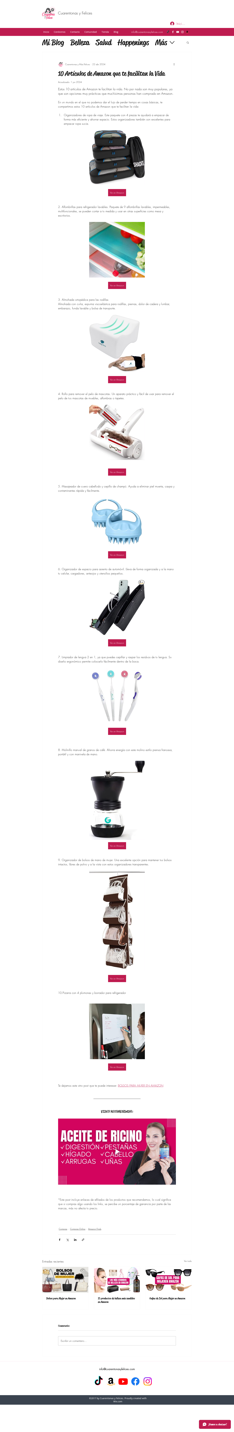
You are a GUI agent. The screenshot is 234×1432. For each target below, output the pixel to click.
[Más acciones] (174, 64)
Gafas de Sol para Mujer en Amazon (167, 1298)
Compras (63, 1228)
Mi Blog (53, 42)
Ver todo (188, 1260)
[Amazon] (187, 32)
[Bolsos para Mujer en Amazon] (65, 1280)
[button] (59, 32)
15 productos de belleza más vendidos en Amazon (116, 1300)
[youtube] (177, 32)
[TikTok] (168, 32)
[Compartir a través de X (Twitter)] (67, 1239)
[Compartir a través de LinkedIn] (75, 1239)
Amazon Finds (94, 1228)
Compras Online (77, 1228)
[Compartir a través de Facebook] (59, 1239)
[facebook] (172, 32)
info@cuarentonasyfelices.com (147, 32)
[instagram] (182, 32)
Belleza (79, 42)
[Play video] (117, 1152)
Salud (103, 42)
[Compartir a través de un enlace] (83, 1239)
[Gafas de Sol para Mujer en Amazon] (169, 1280)
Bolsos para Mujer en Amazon (61, 1298)
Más (161, 42)
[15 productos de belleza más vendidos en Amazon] (117, 1280)
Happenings (133, 42)
